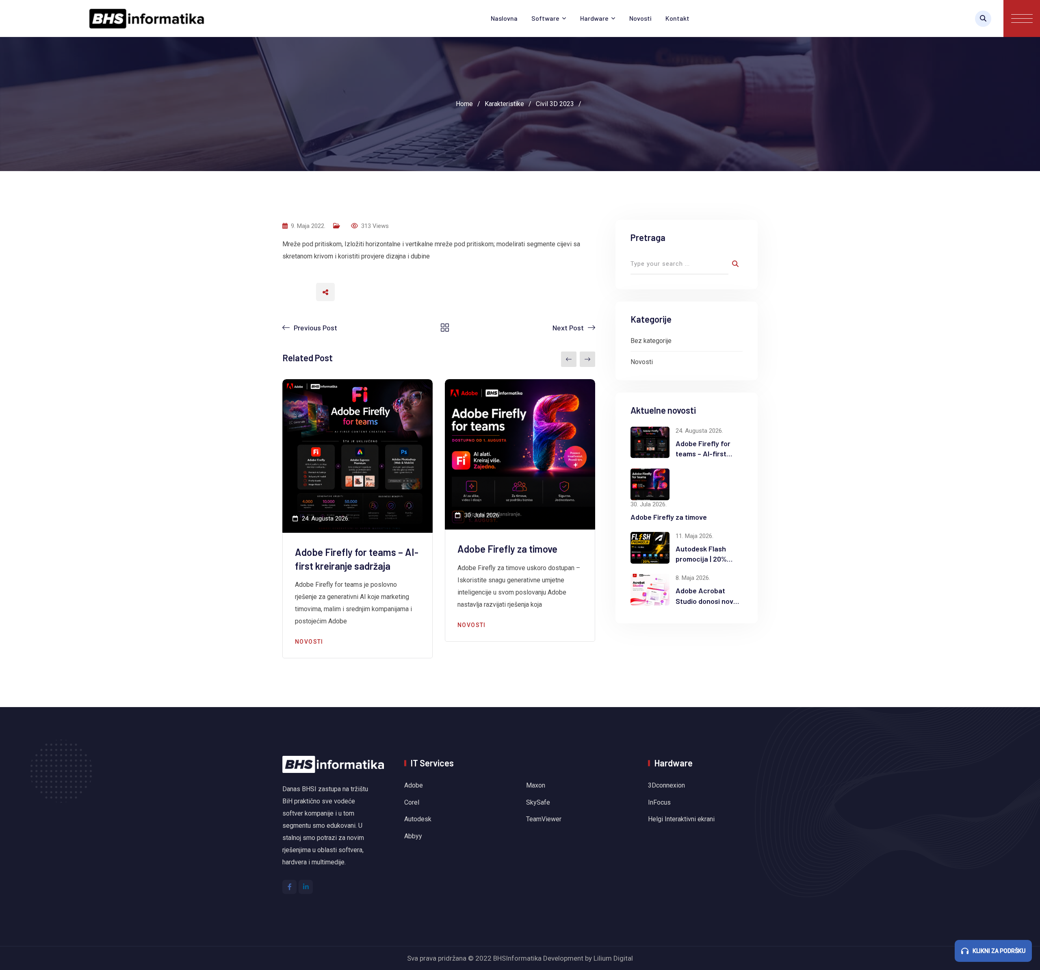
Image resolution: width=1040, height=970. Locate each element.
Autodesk (417, 819)
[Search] (983, 19)
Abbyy (413, 836)
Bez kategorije (651, 341)
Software (545, 18)
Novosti (640, 18)
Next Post (568, 327)
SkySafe (538, 802)
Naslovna (504, 18)
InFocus (660, 802)
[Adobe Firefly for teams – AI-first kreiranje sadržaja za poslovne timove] (650, 442)
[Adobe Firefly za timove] (650, 484)
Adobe (413, 785)
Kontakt (677, 18)
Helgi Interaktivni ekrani (681, 819)
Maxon (535, 785)
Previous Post (315, 327)
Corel (411, 802)
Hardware (594, 18)
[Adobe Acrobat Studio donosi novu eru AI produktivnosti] (650, 589)
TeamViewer (543, 819)
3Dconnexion (666, 785)
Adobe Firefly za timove (507, 549)
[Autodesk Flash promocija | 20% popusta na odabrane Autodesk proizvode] (650, 548)
